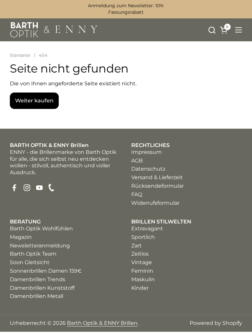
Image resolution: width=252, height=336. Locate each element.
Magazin (21, 237)
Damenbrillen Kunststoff (42, 288)
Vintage (141, 262)
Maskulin (143, 279)
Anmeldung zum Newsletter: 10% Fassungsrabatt (126, 9)
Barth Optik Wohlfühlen (41, 228)
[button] (212, 30)
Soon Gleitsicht (30, 262)
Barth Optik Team (33, 254)
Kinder (140, 288)
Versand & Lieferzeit (157, 177)
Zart (136, 245)
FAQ (136, 194)
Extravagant (147, 228)
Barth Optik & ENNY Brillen (102, 323)
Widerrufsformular (155, 203)
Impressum (146, 152)
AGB (137, 161)
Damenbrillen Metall (36, 296)
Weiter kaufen (34, 100)
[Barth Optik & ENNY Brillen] (54, 30)
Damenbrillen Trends (37, 279)
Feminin (142, 271)
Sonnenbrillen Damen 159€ (46, 271)
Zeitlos (140, 254)
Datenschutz (148, 169)
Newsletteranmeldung (40, 245)
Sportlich (143, 237)
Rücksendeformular (157, 186)
